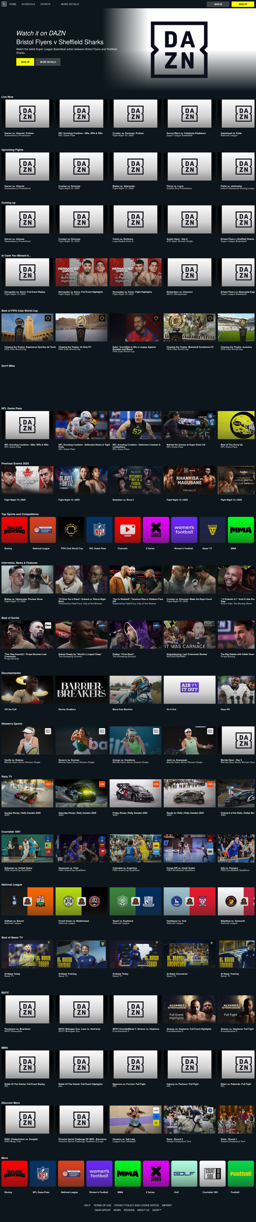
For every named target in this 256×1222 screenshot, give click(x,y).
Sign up (243, 4)
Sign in (218, 4)
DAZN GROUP (103, 1210)
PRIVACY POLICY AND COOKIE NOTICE (136, 1205)
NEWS (117, 1210)
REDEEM (129, 1210)
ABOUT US (143, 1210)
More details (70, 4)
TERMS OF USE (102, 1205)
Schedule (28, 4)
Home (12, 4)
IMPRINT (167, 1205)
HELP (87, 1205)
